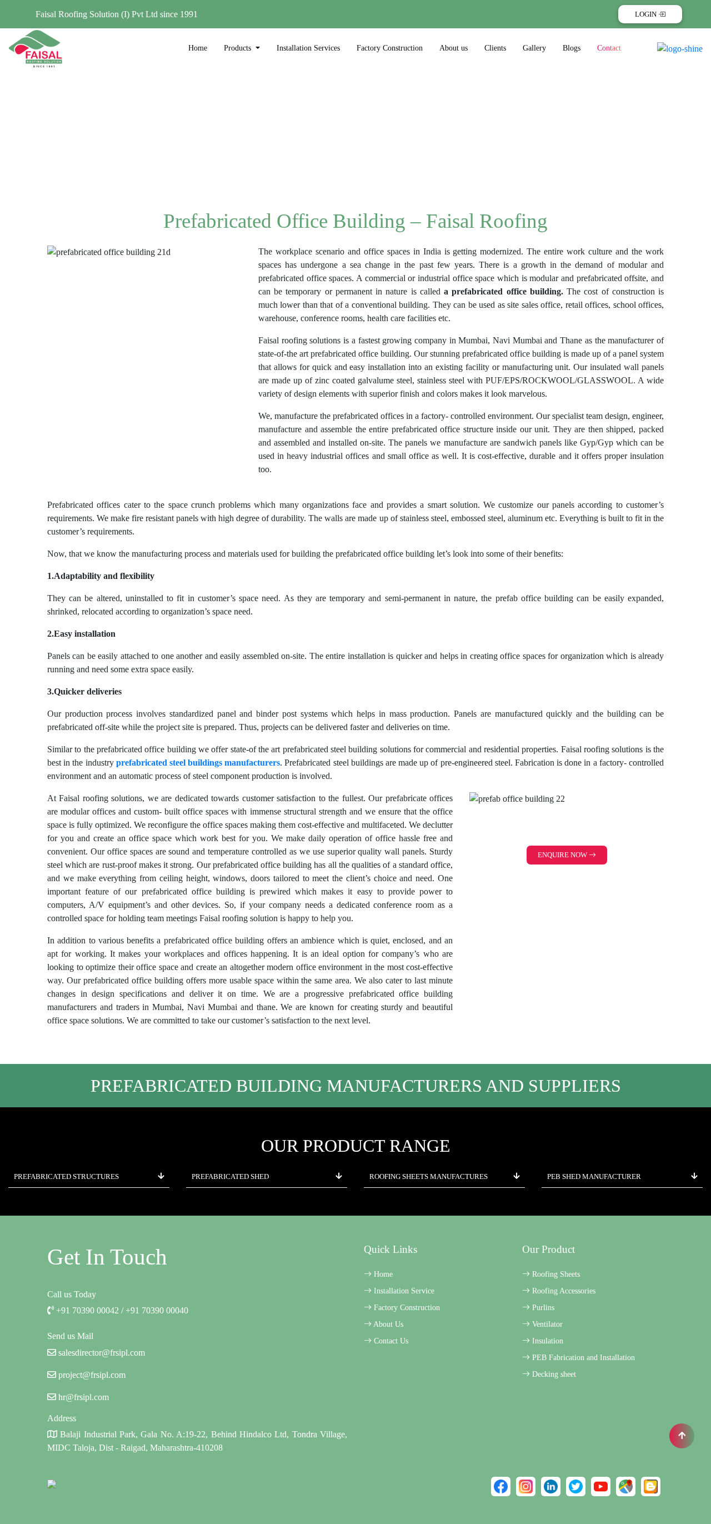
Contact (609, 48)
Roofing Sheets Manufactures (428, 1176)
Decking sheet (553, 1374)
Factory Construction (390, 48)
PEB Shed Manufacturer (594, 1176)
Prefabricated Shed (230, 1176)
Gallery (534, 48)
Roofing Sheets (555, 1274)
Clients (495, 48)
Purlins (542, 1307)
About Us (387, 1324)
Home (197, 48)
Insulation (546, 1341)
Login (646, 14)
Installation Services (308, 48)
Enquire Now (563, 855)
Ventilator (546, 1324)
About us (453, 48)
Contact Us (390, 1341)
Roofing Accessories (562, 1291)
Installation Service (403, 1291)
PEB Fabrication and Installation (582, 1357)
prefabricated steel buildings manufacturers (198, 762)
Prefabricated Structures (66, 1176)
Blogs (571, 48)
